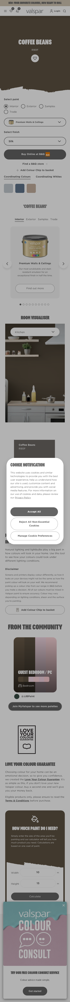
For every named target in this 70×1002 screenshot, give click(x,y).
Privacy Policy (23, 497)
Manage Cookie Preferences (35, 535)
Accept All (34, 511)
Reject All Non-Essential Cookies (34, 523)
